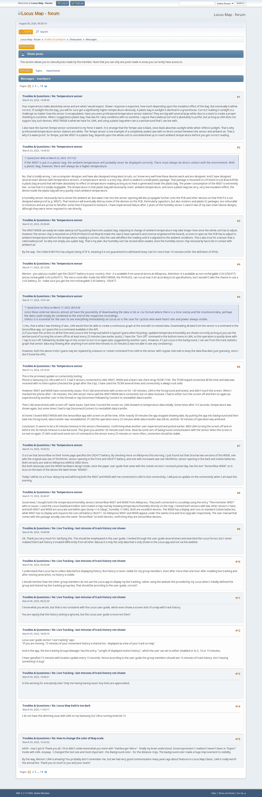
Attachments (53, 70)
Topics (38, 70)
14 (41, 86)
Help (213, 793)
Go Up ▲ (241, 793)
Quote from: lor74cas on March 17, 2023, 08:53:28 (53, 307)
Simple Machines (42, 793)
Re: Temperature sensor (67, 96)
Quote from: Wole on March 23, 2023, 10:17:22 (51, 158)
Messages (25, 70)
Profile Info (26, 46)
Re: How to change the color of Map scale (78, 738)
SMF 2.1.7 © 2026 (24, 793)
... (38, 86)
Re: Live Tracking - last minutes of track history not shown (89, 528)
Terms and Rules (226, 793)
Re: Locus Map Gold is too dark (71, 705)
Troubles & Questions (36, 96)
